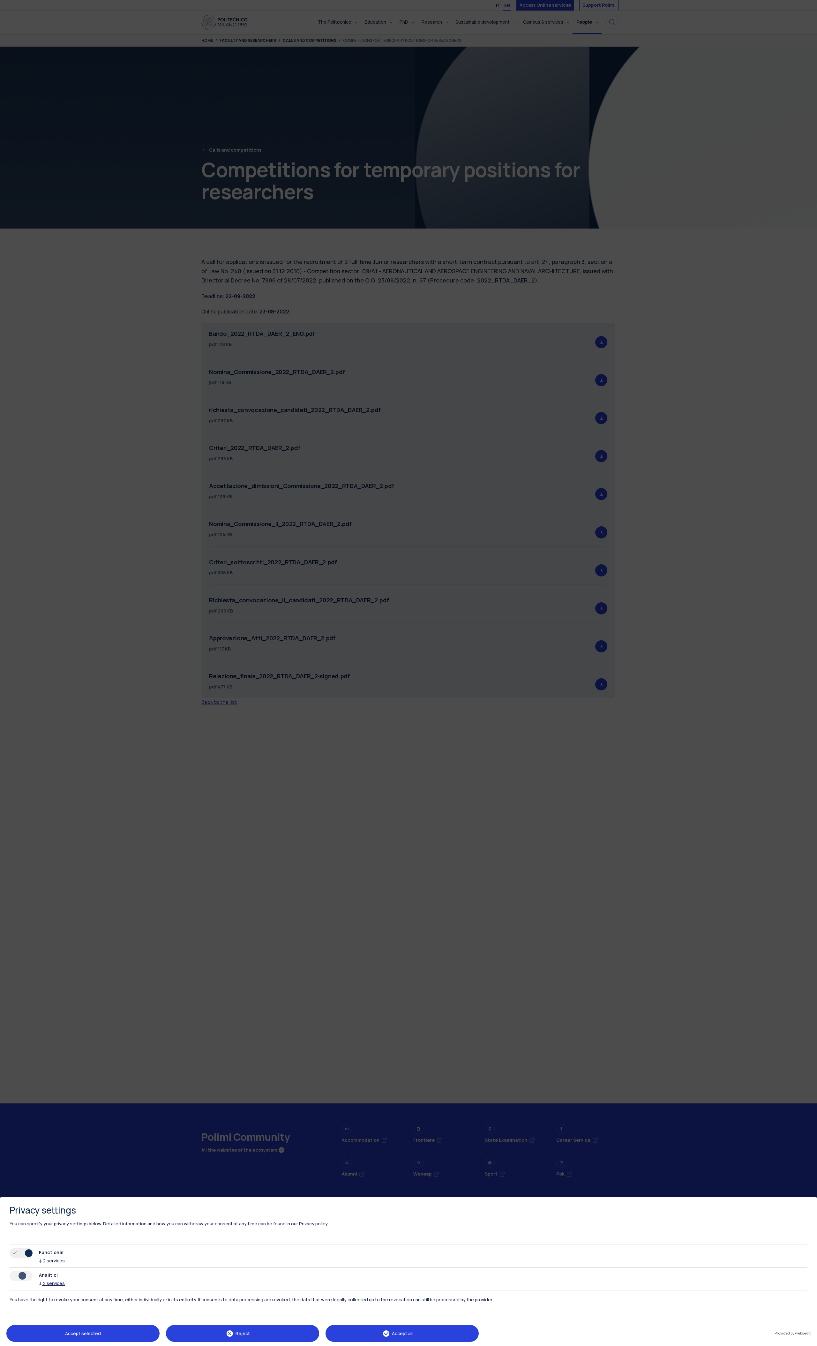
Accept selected (83, 1333)
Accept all (402, 1333)
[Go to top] (808, 1339)
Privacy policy (313, 1224)
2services (52, 1261)
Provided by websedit (793, 1333)
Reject (243, 1333)
